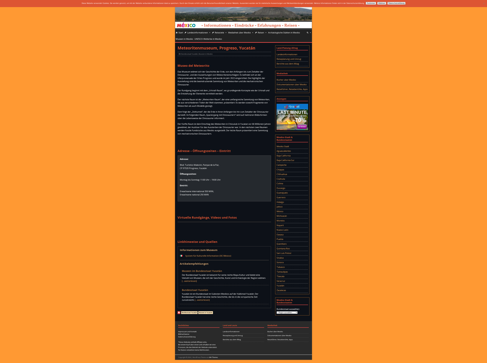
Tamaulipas (282, 271)
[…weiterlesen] (189, 281)
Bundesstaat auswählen (288, 309)
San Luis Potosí (284, 253)
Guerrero (281, 197)
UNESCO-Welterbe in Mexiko (208, 39)
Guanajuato (282, 192)
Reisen (261, 32)
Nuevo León (282, 230)
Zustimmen (371, 3)
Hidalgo (280, 202)
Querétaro (282, 243)
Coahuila (281, 179)
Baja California (284, 155)
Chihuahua (282, 174)
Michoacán (282, 216)
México (280, 211)
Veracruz (281, 281)
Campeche (281, 165)
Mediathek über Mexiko (239, 32)
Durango (281, 188)
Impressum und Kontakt (187, 331)
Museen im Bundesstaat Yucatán (202, 271)
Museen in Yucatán (205, 312)
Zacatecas (281, 290)
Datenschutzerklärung (186, 337)
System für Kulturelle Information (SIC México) (208, 255)
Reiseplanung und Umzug (289, 59)
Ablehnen (381, 3)
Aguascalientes (284, 151)
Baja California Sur (285, 160)
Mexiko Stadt (283, 146)
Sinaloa (280, 257)
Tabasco (281, 267)
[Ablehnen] (484, 3)
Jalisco (280, 206)
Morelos (281, 220)
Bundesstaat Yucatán (189, 54)
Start (180, 32)
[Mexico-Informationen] (243, 18)
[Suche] (309, 32)
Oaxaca (280, 234)
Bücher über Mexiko (286, 79)
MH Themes (213, 357)
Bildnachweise (183, 334)
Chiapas (280, 169)
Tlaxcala (280, 276)
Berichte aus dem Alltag (288, 63)
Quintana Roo (283, 248)
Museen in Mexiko (184, 39)
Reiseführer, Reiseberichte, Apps (292, 89)
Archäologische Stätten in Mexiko (284, 32)
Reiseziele (219, 32)
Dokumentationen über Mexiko (292, 84)
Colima (280, 183)
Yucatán (280, 285)
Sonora (280, 262)
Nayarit (280, 225)
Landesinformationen (197, 32)
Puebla (280, 239)
